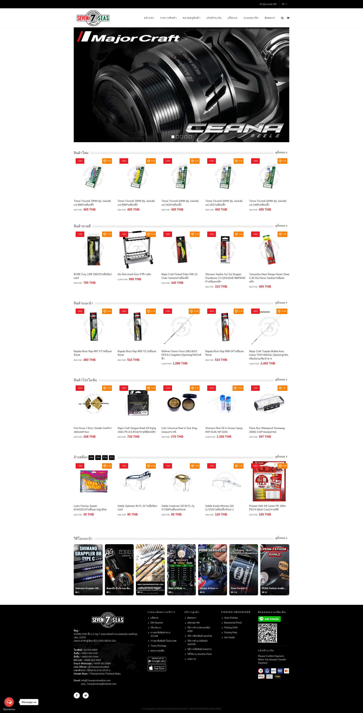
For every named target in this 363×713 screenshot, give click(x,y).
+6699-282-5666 (102, 663)
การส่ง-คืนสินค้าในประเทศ (163, 641)
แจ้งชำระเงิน (214, 17)
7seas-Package (158, 645)
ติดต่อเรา (270, 17)
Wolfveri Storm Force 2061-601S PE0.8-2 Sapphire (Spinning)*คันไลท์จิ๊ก (137, 355)
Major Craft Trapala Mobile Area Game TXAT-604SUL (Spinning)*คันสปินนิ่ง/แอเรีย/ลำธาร (224, 355)
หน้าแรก (149, 17)
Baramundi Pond (233, 622)
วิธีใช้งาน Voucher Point (199, 654)
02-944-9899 (90, 650)
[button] (172, 136)
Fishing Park (230, 632)
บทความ (191, 659)
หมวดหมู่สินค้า (191, 17)
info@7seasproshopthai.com (96, 680)
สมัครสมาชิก (193, 622)
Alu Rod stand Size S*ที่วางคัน (90, 274)
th (283, 4)
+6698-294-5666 (92, 660)
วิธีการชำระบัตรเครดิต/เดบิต (198, 629)
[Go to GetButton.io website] (9, 709)
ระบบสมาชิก (251, 17)
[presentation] (285, 85)
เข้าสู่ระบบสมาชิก (268, 4)
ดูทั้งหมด (280, 152)
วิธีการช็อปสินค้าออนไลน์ (199, 636)
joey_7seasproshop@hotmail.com (98, 684)
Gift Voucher (156, 622)
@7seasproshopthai (98, 667)
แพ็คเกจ (232, 17)
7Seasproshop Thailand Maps (105, 673)
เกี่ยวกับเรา (155, 627)
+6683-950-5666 (90, 656)
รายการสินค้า (168, 17)
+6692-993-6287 (90, 653)
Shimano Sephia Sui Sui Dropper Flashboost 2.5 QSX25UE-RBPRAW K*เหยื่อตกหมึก (181, 278)
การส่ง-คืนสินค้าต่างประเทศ (160, 634)
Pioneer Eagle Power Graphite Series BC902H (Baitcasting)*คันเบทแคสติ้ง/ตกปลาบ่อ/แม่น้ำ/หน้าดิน (269, 510)
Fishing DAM (230, 627)
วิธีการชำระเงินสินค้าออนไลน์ (197, 643)
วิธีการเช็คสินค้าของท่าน (199, 649)
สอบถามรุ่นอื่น (157, 650)
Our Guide (229, 637)
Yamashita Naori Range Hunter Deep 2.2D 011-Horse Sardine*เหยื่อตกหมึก (225, 278)
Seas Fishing (231, 618)
